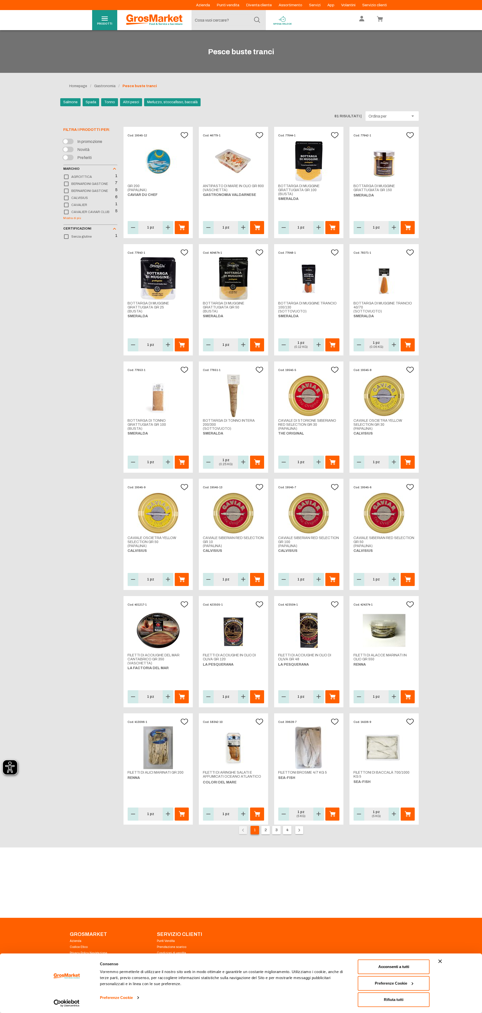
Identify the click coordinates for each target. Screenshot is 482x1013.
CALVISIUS (79, 198)
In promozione (89, 141)
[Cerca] (257, 20)
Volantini (348, 5)
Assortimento (291, 5)
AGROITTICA (81, 177)
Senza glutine (81, 236)
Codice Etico (79, 947)
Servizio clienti (374, 5)
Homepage (78, 86)
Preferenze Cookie (116, 997)
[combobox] (227, 20)
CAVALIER (79, 205)
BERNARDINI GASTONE (89, 184)
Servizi (315, 5)
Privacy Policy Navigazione (88, 953)
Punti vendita (228, 5)
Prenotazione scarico (171, 947)
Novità (83, 149)
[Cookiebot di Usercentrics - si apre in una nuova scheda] (67, 1003)
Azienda (203, 5)
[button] (392, 116)
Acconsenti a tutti (393, 967)
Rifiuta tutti (393, 999)
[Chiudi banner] (440, 961)
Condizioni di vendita (171, 953)
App (331, 5)
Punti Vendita (166, 941)
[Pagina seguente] (299, 830)
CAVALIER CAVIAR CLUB (90, 212)
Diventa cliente (259, 5)
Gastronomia (104, 86)
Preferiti (84, 157)
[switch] (69, 142)
